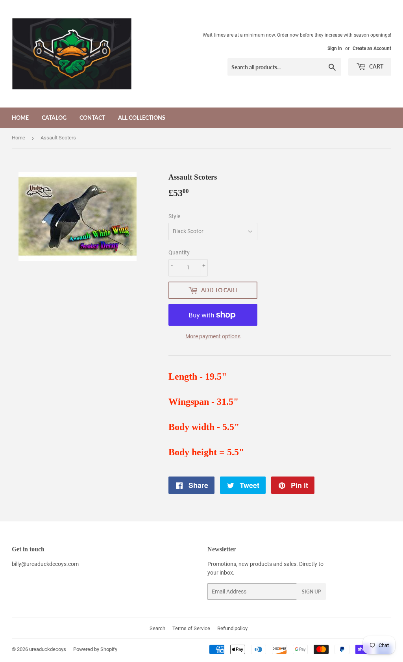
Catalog (54, 117)
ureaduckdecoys (47, 649)
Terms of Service (191, 628)
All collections (141, 117)
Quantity (179, 252)
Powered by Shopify (95, 649)
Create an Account (372, 48)
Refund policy (232, 628)
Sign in (334, 48)
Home (20, 117)
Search (157, 628)
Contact (92, 117)
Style (174, 216)
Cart (375, 66)
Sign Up (311, 592)
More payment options (212, 336)
